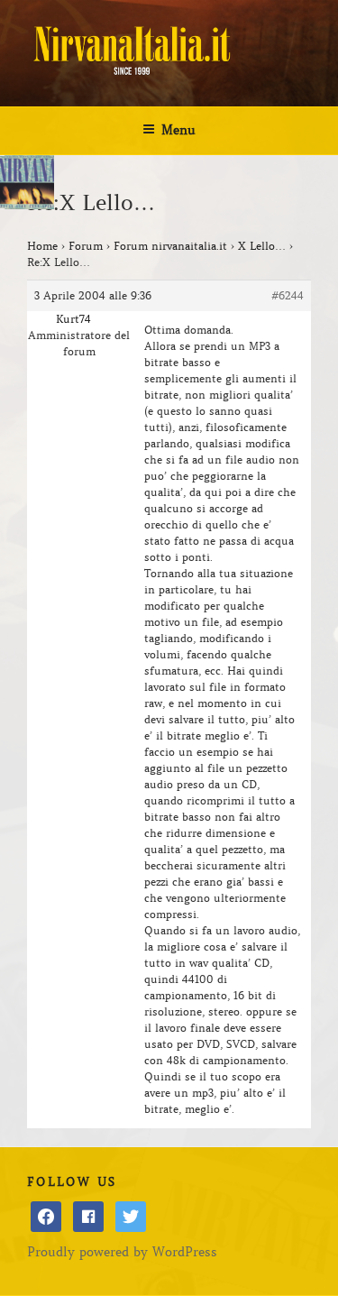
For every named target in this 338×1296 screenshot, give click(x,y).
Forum (86, 246)
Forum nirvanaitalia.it (170, 246)
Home (42, 246)
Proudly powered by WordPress (122, 1252)
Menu (178, 130)
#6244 (287, 295)
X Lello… (262, 246)
